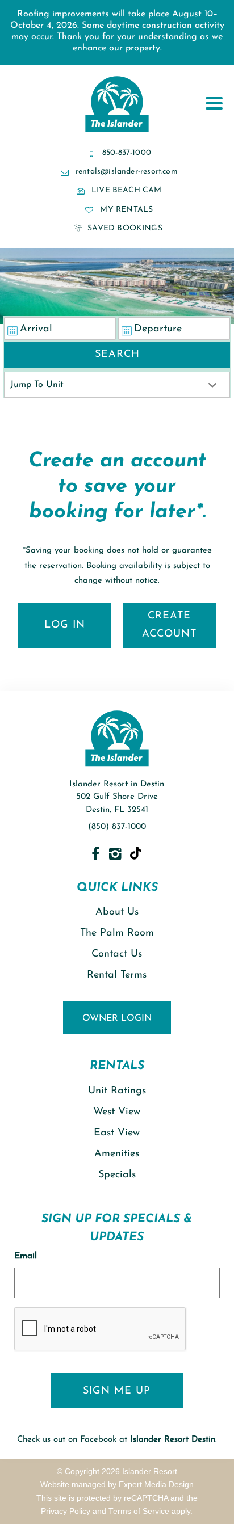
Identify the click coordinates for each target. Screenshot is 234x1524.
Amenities (116, 1154)
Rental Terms (117, 975)
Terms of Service (138, 1511)
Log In (64, 625)
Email (25, 1256)
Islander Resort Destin (172, 1439)
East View (117, 1133)
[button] (217, 65)
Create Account (169, 625)
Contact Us (116, 954)
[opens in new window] (95, 854)
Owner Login (117, 1018)
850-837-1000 (126, 153)
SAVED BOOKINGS (123, 228)
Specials (117, 1175)
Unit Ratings (117, 1091)
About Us (117, 912)
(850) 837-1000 (117, 827)
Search (117, 355)
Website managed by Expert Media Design (117, 1484)
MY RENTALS (125, 209)
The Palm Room (117, 933)
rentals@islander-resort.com (127, 171)
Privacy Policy (65, 1511)
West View (116, 1112)
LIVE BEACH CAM (126, 190)
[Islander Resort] (117, 132)
